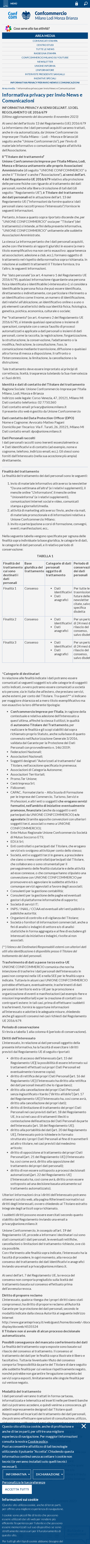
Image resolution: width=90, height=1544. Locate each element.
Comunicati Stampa (45, 40)
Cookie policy (38, 1441)
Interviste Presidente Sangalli (45, 74)
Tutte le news (45, 49)
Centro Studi (45, 45)
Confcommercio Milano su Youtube (45, 57)
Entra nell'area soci (78, 3)
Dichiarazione (48, 1474)
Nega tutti (83, 1426)
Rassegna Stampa (45, 53)
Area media (45, 36)
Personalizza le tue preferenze (23, 1482)
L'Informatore (45, 70)
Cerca (86, 3)
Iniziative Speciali (45, 78)
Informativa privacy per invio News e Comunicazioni (45, 82)
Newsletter (45, 61)
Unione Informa (45, 65)
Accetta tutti (17, 1489)
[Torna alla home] (45, 22)
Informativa (16, 1474)
